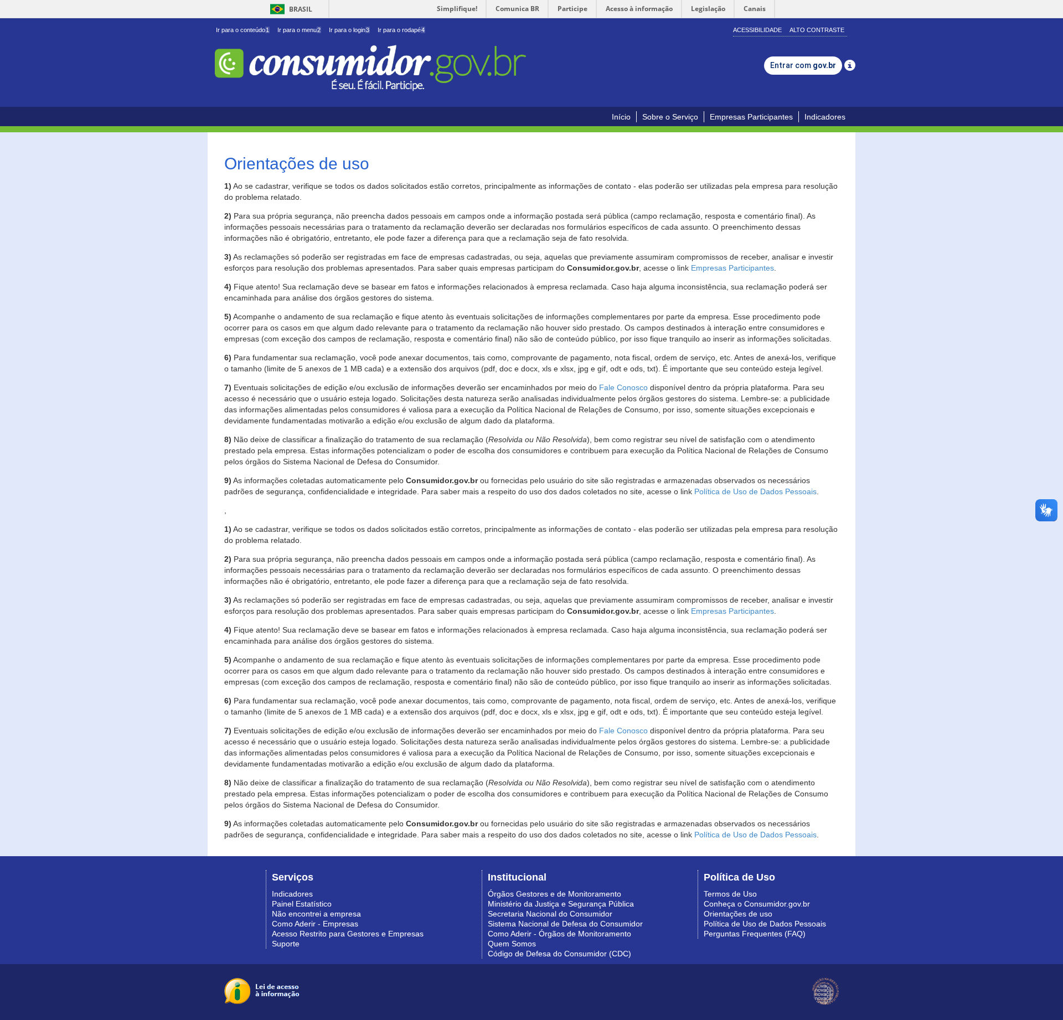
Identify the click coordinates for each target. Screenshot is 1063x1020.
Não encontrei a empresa (316, 913)
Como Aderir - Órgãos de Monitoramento (559, 933)
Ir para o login (349, 30)
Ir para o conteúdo (242, 30)
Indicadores (824, 116)
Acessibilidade (757, 30)
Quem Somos (512, 943)
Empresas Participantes (751, 116)
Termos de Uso (730, 893)
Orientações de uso (738, 913)
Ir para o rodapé (401, 30)
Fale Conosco (623, 387)
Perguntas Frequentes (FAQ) (755, 933)
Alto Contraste (816, 30)
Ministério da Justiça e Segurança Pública (561, 903)
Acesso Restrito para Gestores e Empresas (348, 933)
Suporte (286, 943)
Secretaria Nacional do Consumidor (550, 913)
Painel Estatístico (302, 903)
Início (621, 116)
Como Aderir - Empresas (315, 923)
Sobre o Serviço (670, 116)
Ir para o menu (299, 30)
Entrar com (803, 65)
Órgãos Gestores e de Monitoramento (554, 893)
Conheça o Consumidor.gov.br (757, 903)
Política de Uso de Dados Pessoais (755, 491)
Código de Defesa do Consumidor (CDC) (559, 953)
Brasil (289, 9)
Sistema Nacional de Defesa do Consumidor (565, 923)
